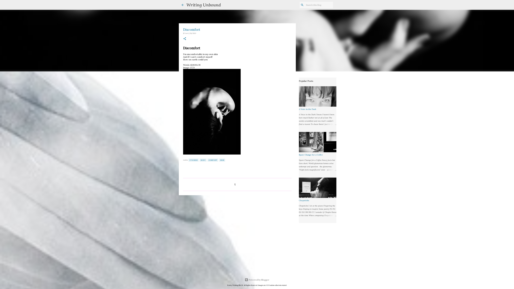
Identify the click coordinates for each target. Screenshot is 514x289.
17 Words (194, 160)
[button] (184, 39)
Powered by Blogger (258, 279)
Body (203, 160)
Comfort (213, 160)
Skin (222, 160)
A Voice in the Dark (307, 109)
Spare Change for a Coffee (311, 155)
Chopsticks (304, 200)
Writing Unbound (203, 5)
